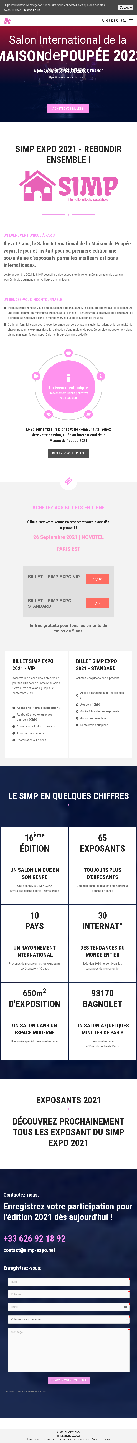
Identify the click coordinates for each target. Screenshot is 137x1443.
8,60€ (97, 603)
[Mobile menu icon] (131, 21)
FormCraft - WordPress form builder (25, 1392)
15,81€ (97, 579)
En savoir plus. (32, 10)
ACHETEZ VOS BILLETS (67, 108)
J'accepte (126, 7)
